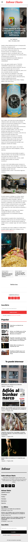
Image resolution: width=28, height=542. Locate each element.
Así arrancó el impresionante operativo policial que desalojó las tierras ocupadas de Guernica (7, 274)
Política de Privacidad (15, 315)
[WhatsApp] (18, 298)
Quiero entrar (13, 312)
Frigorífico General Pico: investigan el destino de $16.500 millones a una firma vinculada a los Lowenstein (18, 339)
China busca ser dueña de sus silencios (16, 326)
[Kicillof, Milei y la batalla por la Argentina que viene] (5, 345)
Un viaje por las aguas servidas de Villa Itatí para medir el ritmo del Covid (20, 274)
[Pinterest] (15, 298)
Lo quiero (13, 532)
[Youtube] (13, 485)
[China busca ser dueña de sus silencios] (5, 326)
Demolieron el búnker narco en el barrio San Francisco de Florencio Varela (17, 352)
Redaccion (15, 39)
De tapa (2, 515)
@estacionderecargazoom (7, 230)
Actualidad (3, 510)
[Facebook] (9, 298)
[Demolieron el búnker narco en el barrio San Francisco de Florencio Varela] (5, 352)
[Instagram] (6, 485)
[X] (12, 298)
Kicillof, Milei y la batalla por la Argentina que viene (17, 345)
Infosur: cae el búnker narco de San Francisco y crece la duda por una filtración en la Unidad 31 (18, 332)
